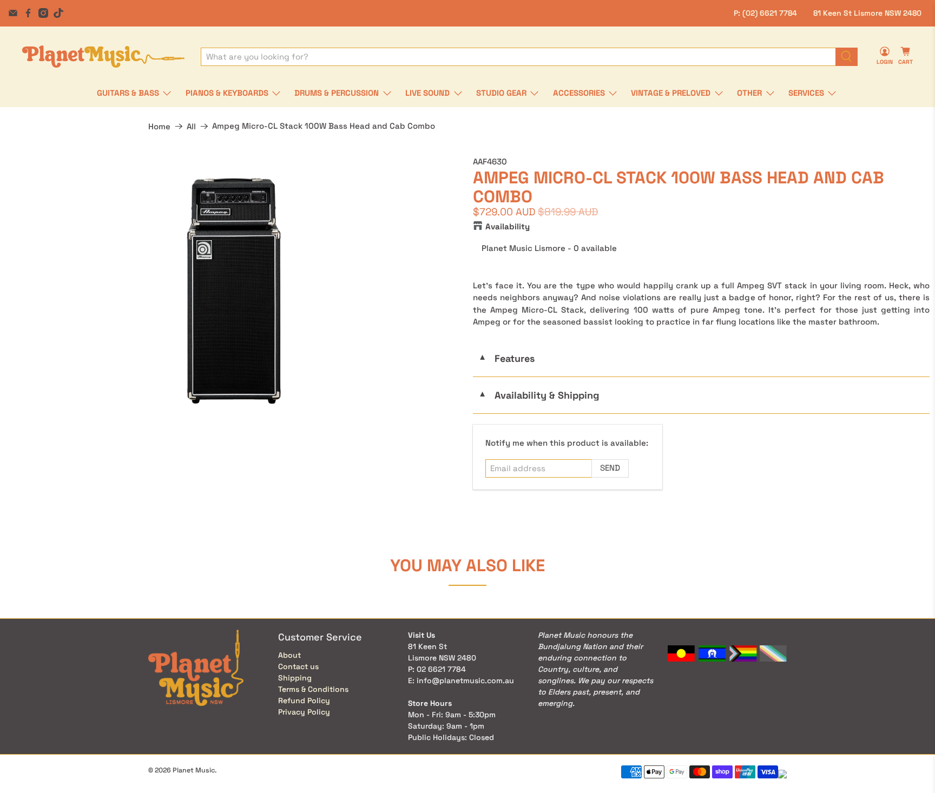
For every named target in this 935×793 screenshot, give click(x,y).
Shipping (295, 678)
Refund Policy (304, 700)
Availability (507, 226)
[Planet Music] (103, 56)
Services (806, 93)
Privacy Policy (304, 712)
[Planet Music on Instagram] (43, 13)
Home (159, 126)
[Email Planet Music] (13, 13)
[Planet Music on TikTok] (58, 13)
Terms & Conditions (313, 689)
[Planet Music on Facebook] (28, 13)
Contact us (298, 666)
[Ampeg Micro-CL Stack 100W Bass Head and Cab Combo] (233, 291)
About (289, 655)
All (191, 126)
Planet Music (194, 770)
